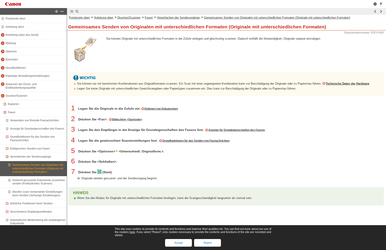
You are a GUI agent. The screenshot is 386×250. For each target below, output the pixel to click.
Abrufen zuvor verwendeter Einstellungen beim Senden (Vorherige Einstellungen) (37, 193)
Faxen (11, 112)
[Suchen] (77, 11)
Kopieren (13, 104)
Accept (178, 242)
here (132, 232)
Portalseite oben (15, 18)
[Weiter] (380, 11)
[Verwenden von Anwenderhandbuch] (380, 4)
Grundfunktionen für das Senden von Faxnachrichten (195, 140)
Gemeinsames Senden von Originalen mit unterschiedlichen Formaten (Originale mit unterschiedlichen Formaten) (37, 168)
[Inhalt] (71, 11)
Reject (208, 242)
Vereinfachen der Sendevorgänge (30, 156)
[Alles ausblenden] (62, 11)
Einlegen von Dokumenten (161, 108)
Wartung (11, 43)
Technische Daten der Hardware (347, 83)
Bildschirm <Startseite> (127, 119)
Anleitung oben (15, 26)
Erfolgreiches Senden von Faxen (30, 148)
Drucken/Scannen (16, 95)
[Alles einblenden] (56, 11)
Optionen (11, 51)
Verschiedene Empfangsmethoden (31, 211)
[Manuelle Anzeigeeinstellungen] (375, 4)
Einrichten (12, 59)
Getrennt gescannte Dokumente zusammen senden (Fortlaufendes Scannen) (38, 182)
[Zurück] (375, 11)
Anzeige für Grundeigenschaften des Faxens (37, 128)
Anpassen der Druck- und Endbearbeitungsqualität (21, 86)
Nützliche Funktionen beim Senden (31, 203)
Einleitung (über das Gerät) (22, 34)
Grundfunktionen (16, 67)
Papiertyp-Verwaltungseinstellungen (28, 75)
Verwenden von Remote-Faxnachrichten (34, 120)
